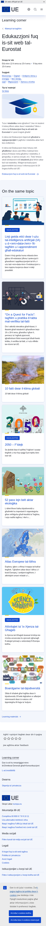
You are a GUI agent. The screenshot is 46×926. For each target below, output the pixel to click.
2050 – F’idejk (14, 444)
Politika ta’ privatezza (11, 855)
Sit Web (5, 91)
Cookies (5, 863)
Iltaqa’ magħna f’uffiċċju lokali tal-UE (17, 824)
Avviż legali (7, 859)
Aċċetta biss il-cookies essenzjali (25, 920)
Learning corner (10, 757)
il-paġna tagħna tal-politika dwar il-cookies (24, 891)
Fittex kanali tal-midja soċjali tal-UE (17, 839)
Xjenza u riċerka (28, 82)
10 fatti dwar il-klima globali (22, 388)
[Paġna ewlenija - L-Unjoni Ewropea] (13, 9)
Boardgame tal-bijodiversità (22, 688)
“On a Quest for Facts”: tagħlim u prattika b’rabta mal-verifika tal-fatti (21, 318)
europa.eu (17, 804)
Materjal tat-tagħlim (13, 29)
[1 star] (5, 738)
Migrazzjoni (13, 82)
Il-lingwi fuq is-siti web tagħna (15, 852)
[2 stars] (7, 738)
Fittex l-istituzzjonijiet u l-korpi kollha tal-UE (20, 875)
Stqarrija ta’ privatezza (11, 786)
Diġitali (17, 76)
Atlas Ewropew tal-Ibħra (20, 561)
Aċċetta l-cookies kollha (21, 913)
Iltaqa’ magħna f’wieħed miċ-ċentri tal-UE (20, 827)
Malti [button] (29, 9)
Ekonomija (6, 76)
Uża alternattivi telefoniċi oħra (15, 820)
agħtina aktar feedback (18, 745)
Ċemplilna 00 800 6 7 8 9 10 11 (15, 816)
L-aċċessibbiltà (8, 770)
